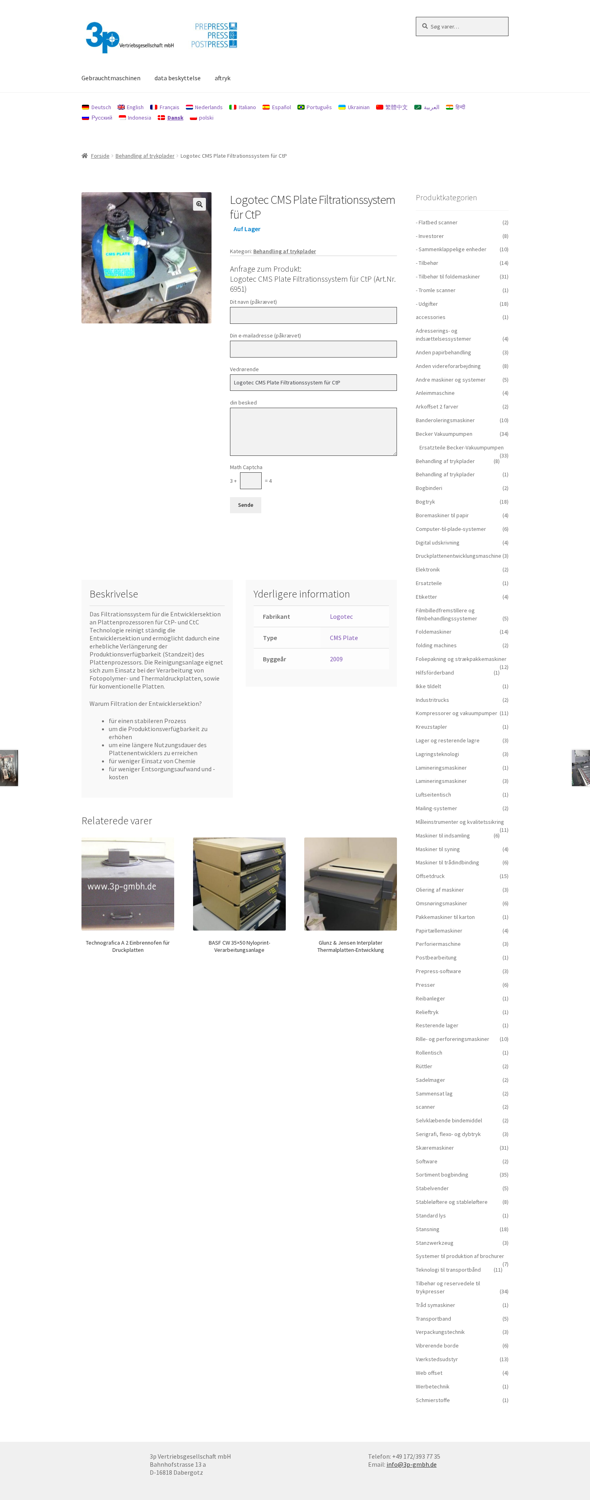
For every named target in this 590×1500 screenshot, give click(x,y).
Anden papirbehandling (443, 352)
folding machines (436, 645)
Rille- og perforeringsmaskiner (452, 1039)
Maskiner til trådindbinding (447, 862)
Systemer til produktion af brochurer (460, 1256)
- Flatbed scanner (437, 222)
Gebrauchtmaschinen (110, 78)
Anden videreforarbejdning (448, 366)
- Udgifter (427, 303)
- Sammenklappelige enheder (451, 249)
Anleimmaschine (435, 392)
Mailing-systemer (436, 808)
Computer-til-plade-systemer (451, 529)
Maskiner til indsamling (443, 835)
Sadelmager (430, 1079)
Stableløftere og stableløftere (452, 1201)
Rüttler (424, 1066)
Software (426, 1161)
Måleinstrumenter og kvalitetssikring (460, 821)
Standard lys (431, 1215)
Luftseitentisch (433, 794)
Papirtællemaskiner (439, 930)
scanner (425, 1106)
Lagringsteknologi (437, 754)
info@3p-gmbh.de (412, 1464)
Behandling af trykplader (145, 155)
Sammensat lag (434, 1093)
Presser (425, 984)
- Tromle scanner (436, 290)
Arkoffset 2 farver (437, 406)
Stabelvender (432, 1188)
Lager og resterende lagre (448, 740)
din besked (243, 402)
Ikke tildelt (428, 686)
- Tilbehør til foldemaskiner (448, 276)
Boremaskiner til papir (442, 515)
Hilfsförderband (435, 672)
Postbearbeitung (436, 957)
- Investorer (430, 236)
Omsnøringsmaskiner (441, 903)
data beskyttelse (178, 78)
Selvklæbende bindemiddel (449, 1120)
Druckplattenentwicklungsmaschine (458, 555)
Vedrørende (244, 369)
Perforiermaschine (438, 943)
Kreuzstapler (431, 726)
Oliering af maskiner (440, 889)
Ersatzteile (429, 583)
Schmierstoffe (433, 1400)
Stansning (427, 1229)
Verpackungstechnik (440, 1331)
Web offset (429, 1372)
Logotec (341, 616)
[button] (199, 204)
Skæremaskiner (435, 1147)
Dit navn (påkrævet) (253, 301)
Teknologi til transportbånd (448, 1269)
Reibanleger (430, 998)
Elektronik (428, 569)
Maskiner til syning (438, 849)
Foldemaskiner (434, 631)
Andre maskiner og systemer (451, 379)
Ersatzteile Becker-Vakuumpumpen (461, 447)
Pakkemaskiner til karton (445, 917)
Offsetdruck (430, 876)
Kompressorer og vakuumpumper (456, 713)
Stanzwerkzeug (435, 1242)
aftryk (222, 78)
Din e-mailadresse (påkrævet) (265, 335)
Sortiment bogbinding (442, 1174)
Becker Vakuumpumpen (444, 433)
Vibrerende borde (437, 1345)
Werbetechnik (433, 1386)
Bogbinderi (429, 488)
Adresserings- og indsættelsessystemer (443, 334)
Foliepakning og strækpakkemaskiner (461, 659)
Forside (100, 155)
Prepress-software (438, 971)
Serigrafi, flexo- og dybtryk (448, 1134)
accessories (431, 317)
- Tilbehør (427, 262)
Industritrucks (432, 699)
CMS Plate (344, 638)
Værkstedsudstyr (437, 1359)
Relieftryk (427, 1012)
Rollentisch (429, 1052)
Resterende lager (437, 1025)
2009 (336, 659)
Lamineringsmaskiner (441, 767)
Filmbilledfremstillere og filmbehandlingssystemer (446, 614)
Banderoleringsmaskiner (445, 420)
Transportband (433, 1318)
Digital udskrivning (438, 542)
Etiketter (426, 596)
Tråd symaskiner (435, 1305)
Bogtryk (425, 501)
